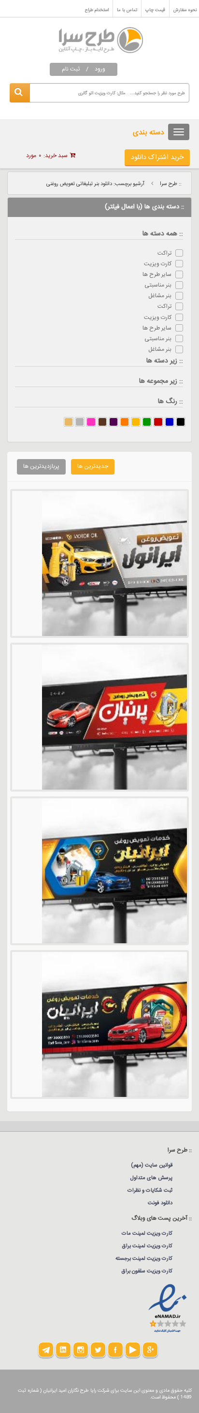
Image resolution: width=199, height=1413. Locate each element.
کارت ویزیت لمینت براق (147, 1246)
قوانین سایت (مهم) (151, 1165)
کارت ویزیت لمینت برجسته (143, 1258)
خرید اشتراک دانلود (157, 157)
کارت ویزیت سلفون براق (147, 1271)
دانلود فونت (160, 1203)
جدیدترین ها (92, 466)
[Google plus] (150, 1349)
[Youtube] (133, 1349)
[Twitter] (98, 1349)
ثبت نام (71, 69)
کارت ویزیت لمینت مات (147, 1233)
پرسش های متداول (151, 1178)
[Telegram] (46, 1349)
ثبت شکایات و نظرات (150, 1190)
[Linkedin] (63, 1349)
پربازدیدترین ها (41, 466)
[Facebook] (115, 1349)
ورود (100, 69)
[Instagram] (80, 1349)
